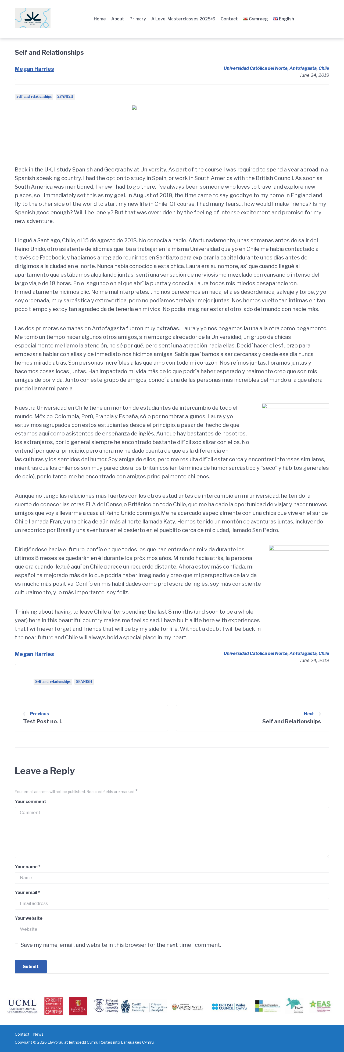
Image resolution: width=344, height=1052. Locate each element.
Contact (229, 18)
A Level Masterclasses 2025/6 (183, 18)
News (38, 1034)
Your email (27, 892)
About (117, 18)
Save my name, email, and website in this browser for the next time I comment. (121, 945)
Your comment (30, 801)
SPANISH (65, 96)
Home (100, 18)
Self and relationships (34, 96)
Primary (138, 18)
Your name (27, 866)
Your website (28, 918)
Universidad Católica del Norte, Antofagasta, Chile (276, 68)
